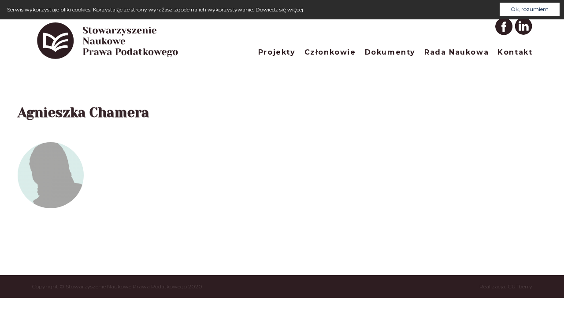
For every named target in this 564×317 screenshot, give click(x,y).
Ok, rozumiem (530, 9)
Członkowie (330, 52)
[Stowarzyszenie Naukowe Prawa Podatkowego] (107, 60)
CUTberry (520, 286)
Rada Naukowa (456, 52)
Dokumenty (390, 52)
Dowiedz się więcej (279, 9)
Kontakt (514, 52)
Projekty (277, 52)
